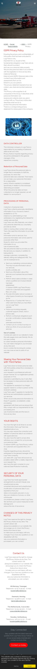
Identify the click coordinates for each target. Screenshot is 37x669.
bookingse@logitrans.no (18, 621)
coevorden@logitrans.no (18, 611)
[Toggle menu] (35, 3)
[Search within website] (2, 3)
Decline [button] (16, 666)
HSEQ (23, 44)
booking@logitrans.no (18, 591)
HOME (6, 44)
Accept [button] (29, 666)
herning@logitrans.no (18, 601)
